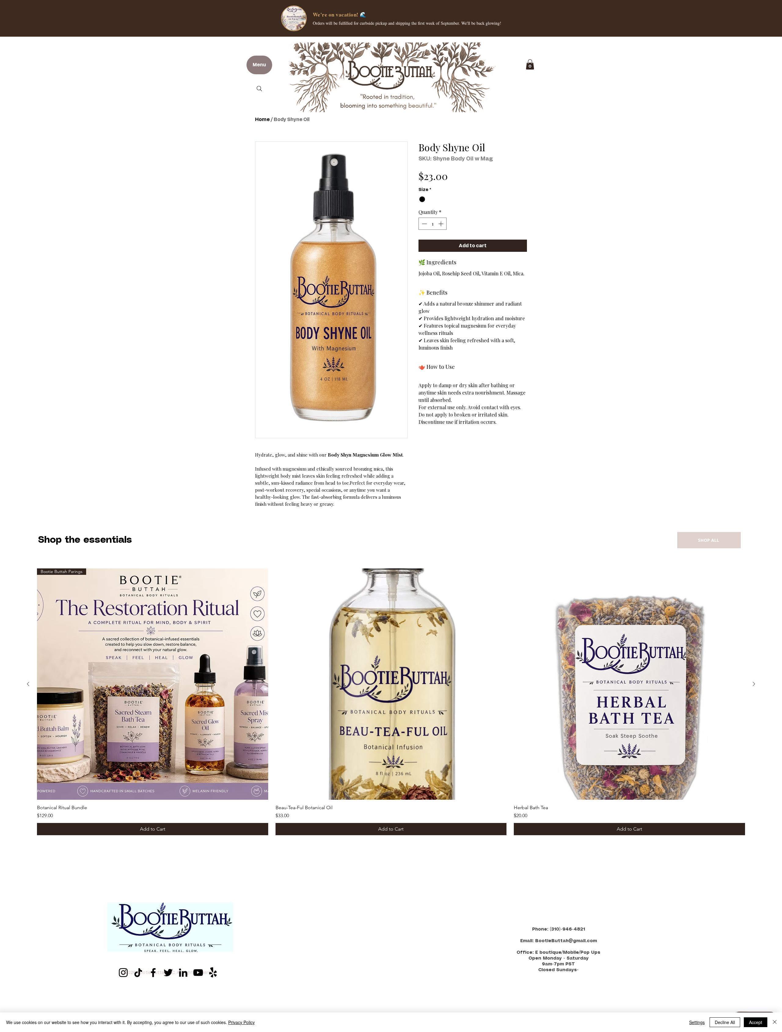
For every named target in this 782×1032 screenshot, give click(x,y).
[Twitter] (168, 973)
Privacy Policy (241, 1022)
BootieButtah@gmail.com (566, 941)
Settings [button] (697, 1022)
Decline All (725, 1022)
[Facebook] (153, 973)
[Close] (774, 1022)
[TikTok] (138, 973)
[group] (391, 702)
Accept (755, 1022)
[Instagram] (123, 973)
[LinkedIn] (183, 973)
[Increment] (441, 224)
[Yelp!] (213, 973)
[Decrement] (423, 224)
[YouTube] (198, 973)
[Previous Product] (28, 684)
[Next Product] (754, 684)
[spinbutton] (432, 224)
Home (262, 119)
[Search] (259, 88)
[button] (530, 64)
